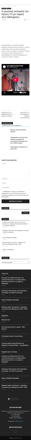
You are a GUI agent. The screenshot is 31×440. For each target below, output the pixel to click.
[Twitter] (6, 23)
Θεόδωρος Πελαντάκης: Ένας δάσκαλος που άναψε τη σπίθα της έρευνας (15, 231)
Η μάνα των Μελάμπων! (8, 249)
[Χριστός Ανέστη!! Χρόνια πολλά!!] (6, 131)
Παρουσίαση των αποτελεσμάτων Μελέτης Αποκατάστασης (24, 115)
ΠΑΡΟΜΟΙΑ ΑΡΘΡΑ (7, 123)
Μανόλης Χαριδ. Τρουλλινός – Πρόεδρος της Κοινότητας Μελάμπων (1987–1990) (14, 243)
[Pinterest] (10, 23)
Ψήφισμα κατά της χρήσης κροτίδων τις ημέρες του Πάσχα (7, 114)
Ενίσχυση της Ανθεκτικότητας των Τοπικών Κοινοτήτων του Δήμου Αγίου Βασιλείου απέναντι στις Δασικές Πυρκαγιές (15, 224)
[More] (18, 23)
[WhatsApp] (14, 23)
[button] (29, 2)
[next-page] (5, 155)
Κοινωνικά (14, 6)
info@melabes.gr (19, 421)
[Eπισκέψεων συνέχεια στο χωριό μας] (6, 149)
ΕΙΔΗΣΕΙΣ (8, 6)
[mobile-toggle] (2, 2)
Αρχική (3, 6)
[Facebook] (3, 23)
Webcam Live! (6, 320)
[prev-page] (3, 155)
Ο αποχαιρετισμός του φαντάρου (12, 336)
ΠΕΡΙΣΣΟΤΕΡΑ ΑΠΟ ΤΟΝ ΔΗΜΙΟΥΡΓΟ (12, 125)
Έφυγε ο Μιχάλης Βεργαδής (10, 237)
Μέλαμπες (20, 438)
